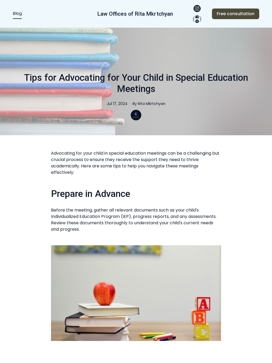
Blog (17, 13)
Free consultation (235, 14)
